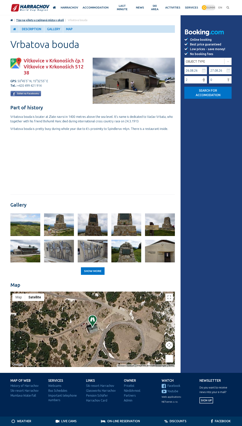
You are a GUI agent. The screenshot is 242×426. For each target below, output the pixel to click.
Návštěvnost (132, 390)
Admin (128, 400)
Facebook (173, 385)
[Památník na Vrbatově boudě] (59, 251)
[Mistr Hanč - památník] (126, 251)
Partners (130, 395)
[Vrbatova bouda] (134, 102)
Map (69, 29)
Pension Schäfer (97, 395)
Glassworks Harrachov (101, 390)
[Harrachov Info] (11, 20)
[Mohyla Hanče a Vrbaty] (59, 224)
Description (31, 29)
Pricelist (129, 385)
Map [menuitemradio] (19, 297)
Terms (171, 366)
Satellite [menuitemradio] (34, 297)
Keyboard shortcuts (126, 366)
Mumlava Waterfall (23, 395)
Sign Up (206, 400)
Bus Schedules (57, 390)
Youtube (172, 391)
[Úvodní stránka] (30, 7)
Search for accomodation (208, 93)
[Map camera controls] (169, 345)
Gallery (53, 29)
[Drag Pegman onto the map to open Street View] (169, 358)
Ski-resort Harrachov (24, 390)
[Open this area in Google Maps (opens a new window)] (17, 364)
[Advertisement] (92, 160)
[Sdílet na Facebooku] (25, 95)
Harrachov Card (96, 400)
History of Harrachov (24, 385)
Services (55, 380)
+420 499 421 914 (29, 85)
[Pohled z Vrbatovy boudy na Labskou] (25, 224)
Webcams (54, 385)
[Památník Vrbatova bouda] (93, 251)
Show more (93, 271)
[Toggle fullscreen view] (169, 297)
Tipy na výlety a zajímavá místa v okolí (40, 20)
